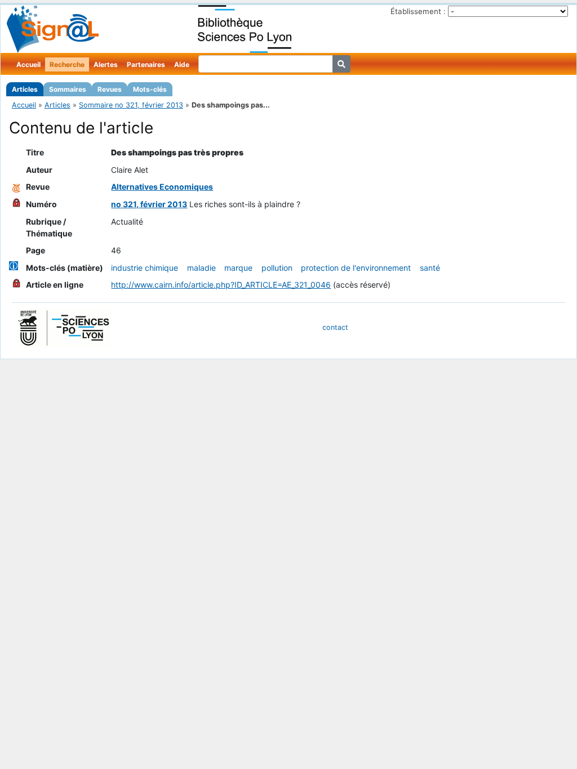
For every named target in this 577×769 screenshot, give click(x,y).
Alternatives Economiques (162, 186)
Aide (181, 64)
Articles (25, 89)
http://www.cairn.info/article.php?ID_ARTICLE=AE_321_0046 (221, 284)
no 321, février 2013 (149, 204)
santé (430, 267)
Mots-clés (150, 89)
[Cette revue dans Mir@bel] (16, 186)
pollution (276, 267)
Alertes (106, 64)
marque (238, 267)
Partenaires (146, 64)
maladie (201, 267)
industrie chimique (144, 267)
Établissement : (418, 11)
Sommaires (67, 89)
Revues (109, 89)
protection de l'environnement (356, 267)
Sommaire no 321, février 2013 (131, 105)
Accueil (28, 64)
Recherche (67, 64)
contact (335, 327)
